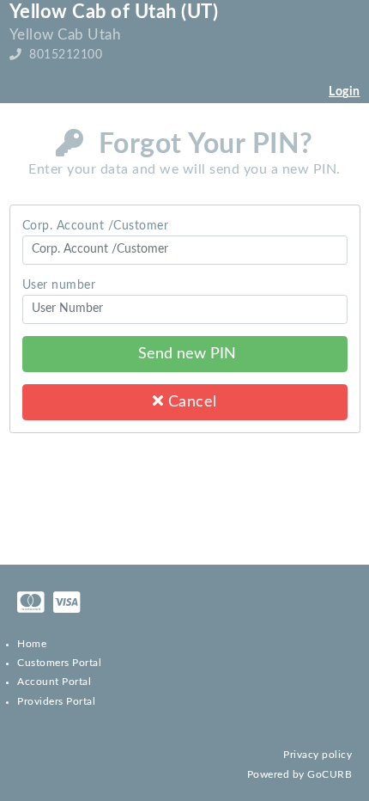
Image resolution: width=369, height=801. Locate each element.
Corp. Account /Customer (95, 226)
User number (59, 285)
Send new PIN (185, 353)
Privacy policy (317, 754)
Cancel (190, 401)
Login (344, 92)
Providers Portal (56, 701)
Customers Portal (59, 662)
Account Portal (54, 681)
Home (31, 644)
